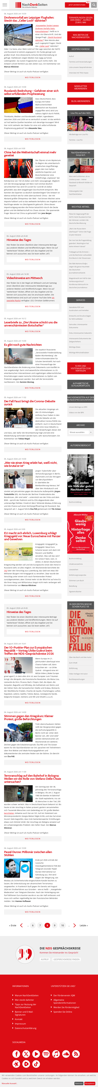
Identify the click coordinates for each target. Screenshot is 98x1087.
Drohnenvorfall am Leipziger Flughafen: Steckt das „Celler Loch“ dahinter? (29, 19)
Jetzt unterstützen (79, 4)
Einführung (73, 668)
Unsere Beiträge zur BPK (78, 407)
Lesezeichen (73, 569)
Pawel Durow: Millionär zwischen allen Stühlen (28, 853)
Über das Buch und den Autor (80, 657)
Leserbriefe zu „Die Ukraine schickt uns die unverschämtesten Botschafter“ (30, 323)
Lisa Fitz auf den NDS (81, 113)
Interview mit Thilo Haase (78, 73)
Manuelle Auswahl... (10, 1083)
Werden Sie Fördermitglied (66, 1007)
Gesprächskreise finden (66, 959)
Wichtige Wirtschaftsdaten (79, 352)
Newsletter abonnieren (80, 87)
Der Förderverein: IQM (64, 995)
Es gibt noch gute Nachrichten (23, 345)
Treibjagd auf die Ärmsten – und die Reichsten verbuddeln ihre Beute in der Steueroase (80, 255)
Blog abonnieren (80, 101)
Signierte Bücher (75, 591)
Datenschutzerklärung (25, 1028)
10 (62, 925)
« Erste (12, 925)
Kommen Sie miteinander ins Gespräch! (59, 952)
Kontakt (18, 1019)
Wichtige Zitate (74, 347)
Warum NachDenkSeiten (27, 995)
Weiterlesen (33, 77)
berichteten (9, 813)
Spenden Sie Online (62, 1011)
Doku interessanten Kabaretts (80, 333)
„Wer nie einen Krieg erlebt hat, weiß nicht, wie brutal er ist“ (30, 464)
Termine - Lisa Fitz (76, 140)
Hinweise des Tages (19, 240)
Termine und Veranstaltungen (80, 62)
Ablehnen (79, 1083)
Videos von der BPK (76, 412)
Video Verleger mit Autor (78, 674)
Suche (94, 5)
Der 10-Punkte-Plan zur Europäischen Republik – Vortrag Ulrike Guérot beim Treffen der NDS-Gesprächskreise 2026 (29, 650)
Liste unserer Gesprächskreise (80, 67)
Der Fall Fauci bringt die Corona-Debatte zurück (29, 402)
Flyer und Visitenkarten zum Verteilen (81, 368)
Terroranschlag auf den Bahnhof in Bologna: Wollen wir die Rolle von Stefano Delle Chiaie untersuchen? (32, 779)
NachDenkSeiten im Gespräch (80, 153)
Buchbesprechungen (77, 679)
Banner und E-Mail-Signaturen (24, 1013)
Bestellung (73, 586)
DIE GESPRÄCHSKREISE (60, 948)
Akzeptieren (90, 1083)
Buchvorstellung (75, 502)
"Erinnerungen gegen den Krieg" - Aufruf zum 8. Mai (81, 20)
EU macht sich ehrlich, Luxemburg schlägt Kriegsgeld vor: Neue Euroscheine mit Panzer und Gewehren (32, 536)
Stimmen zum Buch (76, 580)
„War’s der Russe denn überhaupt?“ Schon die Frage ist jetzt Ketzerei (80, 231)
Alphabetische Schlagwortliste (80, 384)
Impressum (20, 1023)
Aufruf (71, 56)
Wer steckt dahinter (24, 1000)
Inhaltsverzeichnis (76, 564)
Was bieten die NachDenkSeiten (80, 36)
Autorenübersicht (80, 445)
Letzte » (84, 925)
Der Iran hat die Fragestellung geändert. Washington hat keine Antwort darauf (80, 243)
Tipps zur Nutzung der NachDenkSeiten (25, 1006)
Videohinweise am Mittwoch (25, 278)
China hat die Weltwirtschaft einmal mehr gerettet (30, 153)
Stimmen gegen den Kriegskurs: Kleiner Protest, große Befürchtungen (28, 717)
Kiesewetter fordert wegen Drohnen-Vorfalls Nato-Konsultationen (47, 28)
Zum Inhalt (73, 663)
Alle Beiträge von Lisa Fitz (78, 134)
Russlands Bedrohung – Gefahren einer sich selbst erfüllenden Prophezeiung (31, 92)
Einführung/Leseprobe (77, 575)
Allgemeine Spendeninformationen (64, 1001)
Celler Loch (44, 46)
